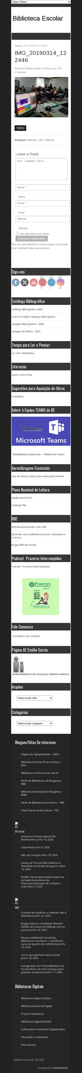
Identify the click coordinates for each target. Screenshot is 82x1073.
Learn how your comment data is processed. (39, 246)
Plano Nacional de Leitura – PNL (40, 810)
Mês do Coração (31, 855)
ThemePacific (60, 1068)
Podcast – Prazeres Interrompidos (30, 566)
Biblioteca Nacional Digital (36, 1006)
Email (21, 212)
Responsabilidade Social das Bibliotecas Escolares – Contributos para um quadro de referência (42, 941)
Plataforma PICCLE (21, 498)
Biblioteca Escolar (38, 18)
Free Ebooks (28, 1045)
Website (23, 228)
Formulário (17, 396)
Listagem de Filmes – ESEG (25, 331)
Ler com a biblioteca (22, 353)
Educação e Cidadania (34, 1037)
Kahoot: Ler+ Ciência (34, 140)
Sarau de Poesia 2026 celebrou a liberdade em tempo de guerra (41, 864)
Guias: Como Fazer (21, 374)
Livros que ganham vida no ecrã (40, 955)
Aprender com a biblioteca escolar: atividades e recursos (38, 536)
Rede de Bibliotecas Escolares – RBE (42, 802)
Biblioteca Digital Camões (36, 998)
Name (22, 196)
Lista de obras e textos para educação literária (37, 476)
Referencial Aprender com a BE (28, 527)
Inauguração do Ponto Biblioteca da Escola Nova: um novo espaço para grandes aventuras (42, 969)
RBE (17, 908)
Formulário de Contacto (26, 636)
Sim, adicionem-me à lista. (34, 233)
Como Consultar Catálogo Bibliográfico (33, 316)
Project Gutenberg (32, 1014)
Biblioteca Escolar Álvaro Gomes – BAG (41, 763)
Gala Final (27, 847)
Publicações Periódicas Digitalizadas (43, 1029)
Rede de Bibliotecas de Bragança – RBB (42, 782)
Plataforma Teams (54, 454)
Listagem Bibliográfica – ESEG (27, 324)
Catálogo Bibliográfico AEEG (27, 309)
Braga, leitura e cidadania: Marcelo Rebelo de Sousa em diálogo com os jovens (43, 927)
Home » (19, 45)
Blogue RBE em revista (23, 545)
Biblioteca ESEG (33, 68)
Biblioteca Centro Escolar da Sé (40, 773)
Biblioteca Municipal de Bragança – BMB (42, 793)
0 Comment (20, 72)
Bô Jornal (19, 831)
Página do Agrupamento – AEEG (40, 754)
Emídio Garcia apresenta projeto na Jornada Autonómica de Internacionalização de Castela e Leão (42, 881)
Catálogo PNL (18, 505)
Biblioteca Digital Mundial (36, 1021)
